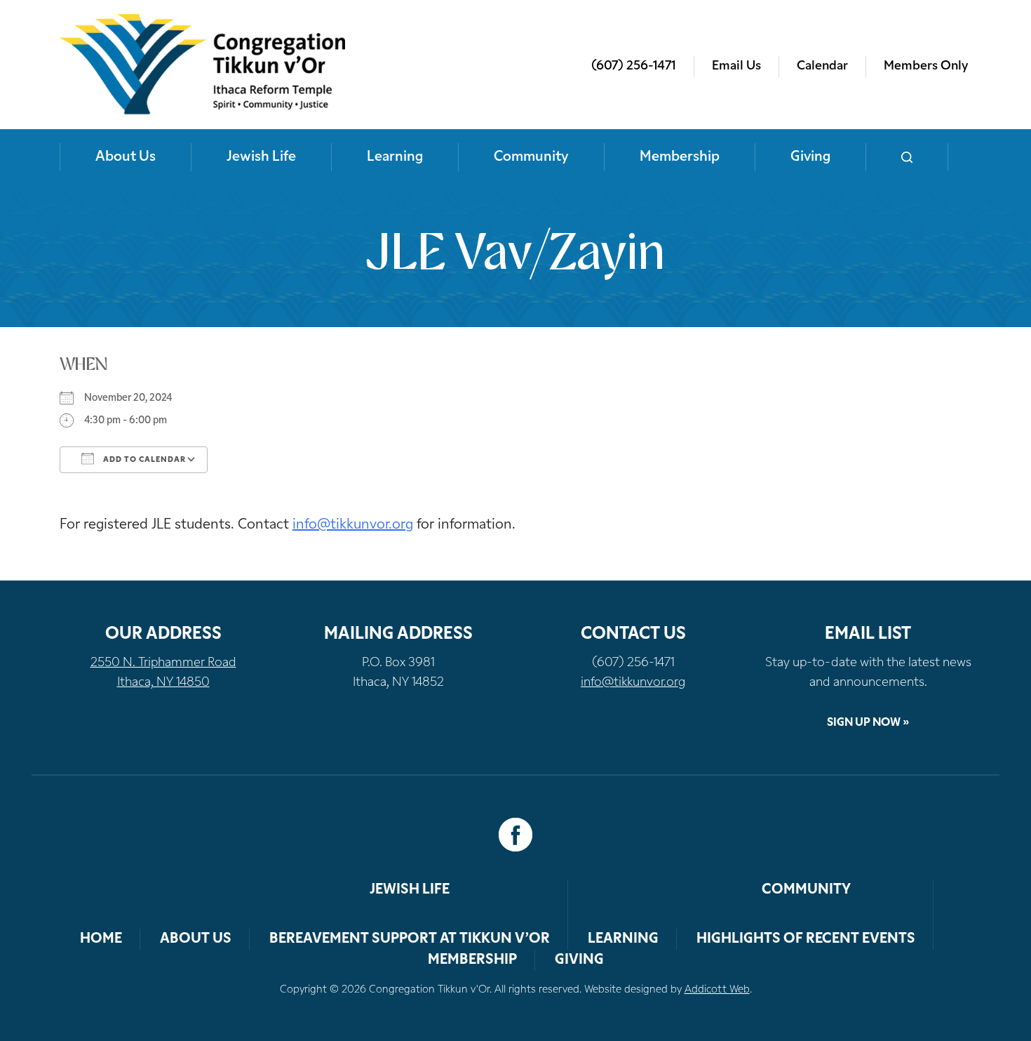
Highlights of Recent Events (805, 939)
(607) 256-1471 (633, 66)
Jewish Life (261, 157)
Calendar (822, 66)
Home (101, 939)
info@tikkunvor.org (352, 525)
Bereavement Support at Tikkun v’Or (409, 939)
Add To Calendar (143, 460)
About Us (125, 157)
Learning (395, 157)
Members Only (926, 66)
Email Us (736, 66)
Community (531, 157)
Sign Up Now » (868, 723)
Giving (810, 157)
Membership (680, 157)
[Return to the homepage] (202, 64)
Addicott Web (717, 990)
